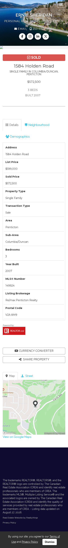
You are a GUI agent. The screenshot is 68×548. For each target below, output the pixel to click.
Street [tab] (29, 376)
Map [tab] (12, 376)
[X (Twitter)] (45, 36)
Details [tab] (13, 125)
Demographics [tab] (19, 136)
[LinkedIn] (38, 36)
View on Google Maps (17, 437)
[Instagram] (30, 36)
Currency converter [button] (36, 351)
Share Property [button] (35, 359)
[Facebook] (22, 36)
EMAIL (22, 28)
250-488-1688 (42, 28)
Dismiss (49, 542)
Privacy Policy (9, 522)
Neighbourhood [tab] (38, 125)
